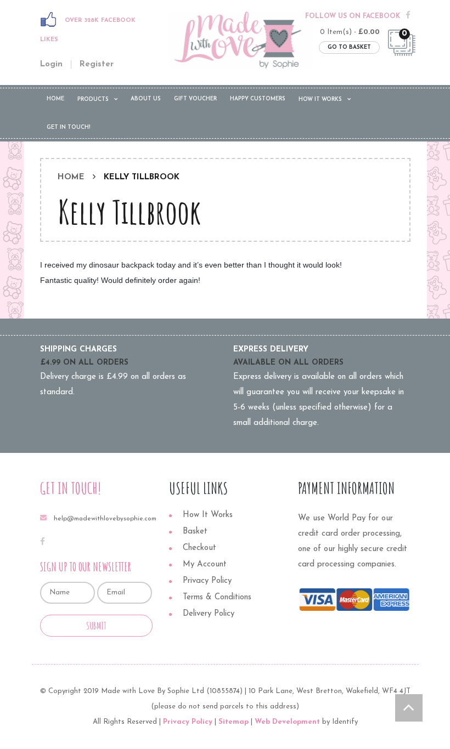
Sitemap (233, 721)
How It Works (320, 100)
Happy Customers (257, 99)
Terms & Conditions (217, 597)
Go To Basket (349, 47)
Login (51, 64)
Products (93, 100)
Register (97, 64)
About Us (146, 99)
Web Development (287, 721)
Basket (195, 531)
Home (55, 99)
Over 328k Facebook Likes (88, 30)
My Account (205, 564)
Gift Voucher (195, 99)
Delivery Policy (208, 614)
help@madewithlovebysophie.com (105, 518)
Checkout (199, 548)
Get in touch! (69, 127)
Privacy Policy (207, 581)
